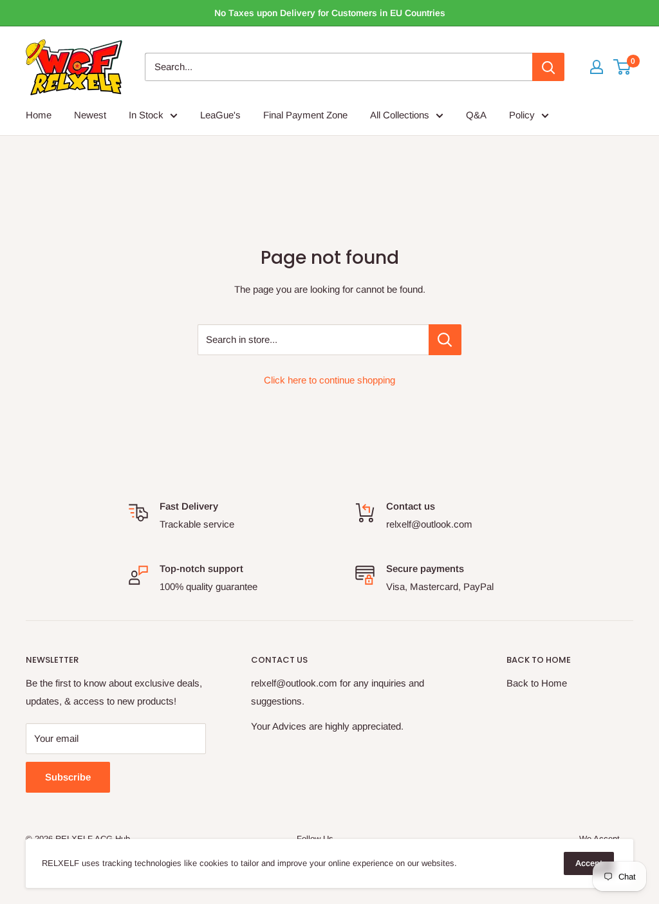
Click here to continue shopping (329, 379)
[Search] (548, 67)
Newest (90, 114)
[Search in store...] (445, 339)
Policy (522, 114)
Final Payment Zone (305, 114)
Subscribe (68, 776)
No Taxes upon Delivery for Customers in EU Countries (329, 13)
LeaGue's (220, 114)
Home (38, 114)
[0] (623, 67)
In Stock (146, 114)
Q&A (476, 114)
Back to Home (536, 683)
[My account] (596, 67)
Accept (588, 863)
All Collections (399, 114)
